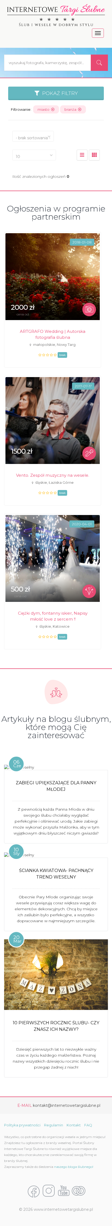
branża (71, 109)
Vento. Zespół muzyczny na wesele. (52, 475)
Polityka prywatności (22, 1125)
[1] (94, 155)
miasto (44, 109)
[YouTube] (63, 1191)
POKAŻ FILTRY (58, 93)
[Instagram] (48, 1191)
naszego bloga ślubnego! (73, 1167)
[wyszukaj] (99, 63)
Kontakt (74, 1125)
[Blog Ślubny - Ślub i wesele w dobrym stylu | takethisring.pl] (78, 1191)
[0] (82, 155)
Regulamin (53, 1125)
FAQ (88, 1125)
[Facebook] (34, 1191)
